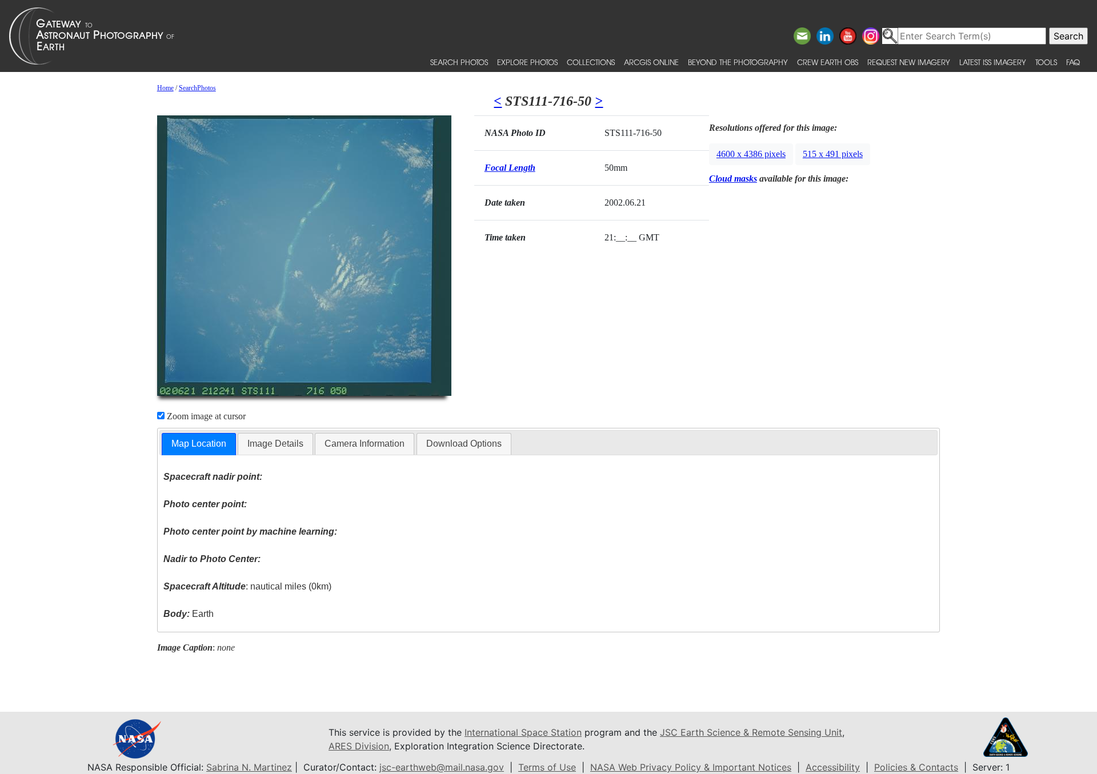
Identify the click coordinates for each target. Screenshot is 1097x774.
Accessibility (833, 767)
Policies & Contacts (916, 767)
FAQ (1073, 62)
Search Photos (459, 62)
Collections (591, 62)
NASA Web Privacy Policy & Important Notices (690, 767)
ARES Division (359, 746)
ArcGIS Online (651, 62)
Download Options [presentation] (464, 443)
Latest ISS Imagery (992, 62)
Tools (1046, 62)
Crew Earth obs (827, 62)
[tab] (199, 444)
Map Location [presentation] (198, 443)
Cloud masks (733, 178)
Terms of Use (547, 767)
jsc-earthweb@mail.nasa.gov (441, 767)
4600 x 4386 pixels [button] (751, 154)
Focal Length (510, 168)
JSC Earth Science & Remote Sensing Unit (751, 732)
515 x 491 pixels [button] (833, 154)
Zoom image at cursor (205, 416)
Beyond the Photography (738, 62)
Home (165, 88)
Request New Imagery (908, 62)
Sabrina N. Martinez (249, 767)
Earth (188, 614)
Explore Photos (527, 62)
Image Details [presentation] (275, 443)
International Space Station (523, 732)
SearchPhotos (197, 88)
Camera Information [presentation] (365, 443)
